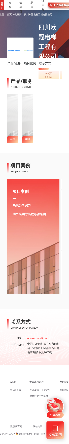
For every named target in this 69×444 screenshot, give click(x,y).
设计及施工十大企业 (40, 390)
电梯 (12, 139)
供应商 (18, 14)
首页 (9, 5)
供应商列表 (15, 390)
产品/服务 (14, 63)
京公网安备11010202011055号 (33, 434)
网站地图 (37, 426)
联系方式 (45, 63)
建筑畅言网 (16, 426)
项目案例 (30, 63)
